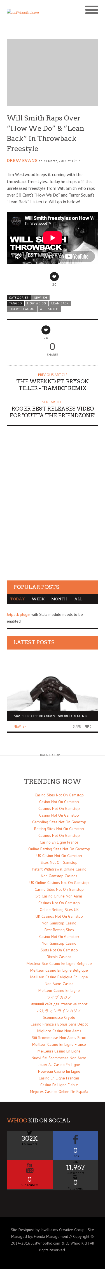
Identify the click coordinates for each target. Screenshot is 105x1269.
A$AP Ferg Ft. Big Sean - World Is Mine (50, 716)
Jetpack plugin (18, 614)
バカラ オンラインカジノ (59, 1010)
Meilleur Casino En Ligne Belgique (59, 970)
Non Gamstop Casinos (59, 875)
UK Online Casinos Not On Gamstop (59, 882)
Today (17, 599)
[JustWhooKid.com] (41, 14)
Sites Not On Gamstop (59, 862)
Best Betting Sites (59, 929)
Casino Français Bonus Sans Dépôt (59, 1024)
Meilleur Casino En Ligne (59, 990)
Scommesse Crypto (59, 1017)
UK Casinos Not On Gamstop (59, 916)
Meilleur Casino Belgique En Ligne (59, 976)
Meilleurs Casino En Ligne (59, 1051)
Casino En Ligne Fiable (59, 1084)
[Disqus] (52, 508)
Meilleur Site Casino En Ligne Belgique (59, 963)
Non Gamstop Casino (59, 923)
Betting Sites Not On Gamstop (59, 828)
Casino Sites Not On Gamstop (59, 795)
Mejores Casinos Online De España (59, 1091)
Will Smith (49, 309)
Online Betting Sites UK (59, 909)
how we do (36, 303)
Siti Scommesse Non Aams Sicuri (59, 1037)
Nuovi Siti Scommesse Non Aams (59, 1057)
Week (38, 599)
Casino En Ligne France (59, 842)
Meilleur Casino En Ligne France (59, 1044)
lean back (60, 303)
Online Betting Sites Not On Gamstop (59, 848)
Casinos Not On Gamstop (59, 808)
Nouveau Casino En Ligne (59, 1071)
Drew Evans (22, 160)
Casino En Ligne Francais (59, 1078)
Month (59, 599)
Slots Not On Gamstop (59, 950)
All (78, 599)
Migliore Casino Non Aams (59, 1030)
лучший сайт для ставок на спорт (59, 1003)
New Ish (40, 298)
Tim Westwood (21, 309)
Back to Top (50, 755)
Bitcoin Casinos (59, 956)
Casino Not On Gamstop (59, 801)
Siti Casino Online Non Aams (59, 896)
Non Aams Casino (59, 983)
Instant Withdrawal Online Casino (59, 869)
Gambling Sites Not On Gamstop (59, 821)
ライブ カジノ (59, 997)
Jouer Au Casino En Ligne (59, 1064)
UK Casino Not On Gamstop (59, 855)
